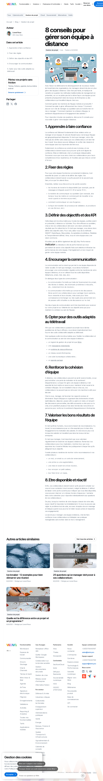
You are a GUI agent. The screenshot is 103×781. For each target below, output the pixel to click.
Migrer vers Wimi (71, 679)
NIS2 (55, 668)
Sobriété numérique (71, 673)
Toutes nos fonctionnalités (25, 718)
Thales (55, 652)
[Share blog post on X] (11, 104)
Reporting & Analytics (24, 712)
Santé (38, 719)
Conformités (57, 660)
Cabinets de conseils (40, 748)
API (68, 703)
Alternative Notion (42, 685)
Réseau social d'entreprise (41, 680)
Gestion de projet (27, 22)
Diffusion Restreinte (57, 673)
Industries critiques (43, 697)
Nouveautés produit (72, 692)
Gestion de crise (42, 675)
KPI (75, 242)
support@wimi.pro (89, 664)
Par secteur (40, 689)
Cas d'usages (40, 645)
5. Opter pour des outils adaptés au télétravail (20, 70)
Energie (38, 722)
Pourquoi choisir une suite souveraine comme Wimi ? (37, 769)
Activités (23, 708)
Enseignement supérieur (41, 708)
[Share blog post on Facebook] (15, 104)
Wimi (79, 342)
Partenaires (57, 645)
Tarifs (72, 4)
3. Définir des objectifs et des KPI (19, 58)
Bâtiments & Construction (40, 754)
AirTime (23, 687)
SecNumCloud (58, 664)
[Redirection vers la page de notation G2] (84, 676)
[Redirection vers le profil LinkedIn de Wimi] (83, 671)
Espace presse (73, 662)
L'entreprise (71, 655)
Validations (24, 704)
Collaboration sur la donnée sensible (43, 662)
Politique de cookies (16, 769)
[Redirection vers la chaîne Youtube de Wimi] (90, 671)
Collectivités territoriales (40, 702)
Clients (66, 4)
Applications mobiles (24, 728)
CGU (95, 773)
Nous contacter (71, 650)
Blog (16, 22)
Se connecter (72, 707)
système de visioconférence (61, 349)
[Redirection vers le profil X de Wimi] (87, 671)
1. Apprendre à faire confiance (19, 48)
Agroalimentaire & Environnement (42, 742)
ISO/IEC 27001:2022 (57, 688)
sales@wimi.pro (88, 652)
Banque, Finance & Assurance (43, 727)
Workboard (24, 649)
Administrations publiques (41, 714)
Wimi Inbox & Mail (25, 679)
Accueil (9, 22)
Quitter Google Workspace (41, 656)
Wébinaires (71, 687)
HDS (55, 684)
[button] (25, 4)
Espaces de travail (24, 653)
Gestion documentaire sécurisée (41, 669)
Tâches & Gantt (26, 674)
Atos (55, 649)
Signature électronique (24, 692)
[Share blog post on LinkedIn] (7, 104)
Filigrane (23, 697)
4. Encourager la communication (19, 64)
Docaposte (57, 656)
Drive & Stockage (23, 663)
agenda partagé (57, 360)
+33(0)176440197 (89, 649)
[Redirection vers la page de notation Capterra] (89, 676)
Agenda (23, 684)
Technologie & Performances (72, 667)
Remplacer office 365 (42, 650)
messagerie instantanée (61, 346)
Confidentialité (85, 773)
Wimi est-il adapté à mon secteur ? (31, 763)
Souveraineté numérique (58, 679)
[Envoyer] (83, 776)
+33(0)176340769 (89, 660)
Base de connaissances (73, 698)
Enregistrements (26, 701)
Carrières (70, 658)
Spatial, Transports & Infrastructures (41, 734)
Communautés (25, 658)
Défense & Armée (42, 693)
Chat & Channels (23, 669)
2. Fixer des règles (14, 53)
